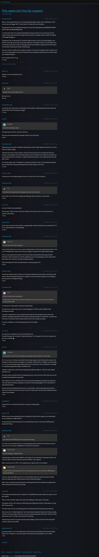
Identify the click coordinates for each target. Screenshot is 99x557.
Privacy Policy (37, 552)
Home (3, 552)
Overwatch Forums (5, 1)
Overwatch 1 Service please (9, 64)
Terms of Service (27, 552)
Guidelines (17, 552)
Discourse (11, 556)
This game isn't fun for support (22, 10)
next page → (5, 542)
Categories (9, 552)
